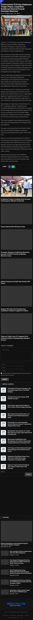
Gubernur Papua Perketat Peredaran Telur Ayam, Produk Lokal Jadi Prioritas (18, 466)
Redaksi (27, 615)
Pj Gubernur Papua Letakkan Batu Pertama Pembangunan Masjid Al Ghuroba (16, 200)
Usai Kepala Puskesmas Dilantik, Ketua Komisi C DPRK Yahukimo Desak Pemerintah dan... (20, 561)
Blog (22, 617)
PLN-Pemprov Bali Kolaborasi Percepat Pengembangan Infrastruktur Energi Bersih (19, 449)
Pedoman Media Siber (14, 617)
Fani (3, 13)
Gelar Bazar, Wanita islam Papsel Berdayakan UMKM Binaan (20, 590)
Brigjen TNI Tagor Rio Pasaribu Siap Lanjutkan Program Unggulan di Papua (14, 310)
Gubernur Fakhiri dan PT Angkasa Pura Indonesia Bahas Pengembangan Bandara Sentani (15, 338)
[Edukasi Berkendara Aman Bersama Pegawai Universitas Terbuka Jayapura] (16, 531)
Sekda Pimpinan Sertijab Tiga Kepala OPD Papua (15, 282)
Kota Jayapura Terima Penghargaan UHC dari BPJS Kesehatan (21, 552)
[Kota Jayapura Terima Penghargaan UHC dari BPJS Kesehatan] (5, 553)
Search (3, 471)
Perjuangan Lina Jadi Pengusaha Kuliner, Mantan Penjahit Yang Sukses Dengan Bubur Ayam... (19, 424)
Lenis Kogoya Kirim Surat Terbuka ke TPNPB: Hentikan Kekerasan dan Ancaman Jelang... (21, 581)
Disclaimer (12, 615)
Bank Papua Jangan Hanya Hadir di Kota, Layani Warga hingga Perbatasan (19, 406)
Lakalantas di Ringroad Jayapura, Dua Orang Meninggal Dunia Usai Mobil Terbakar (19, 390)
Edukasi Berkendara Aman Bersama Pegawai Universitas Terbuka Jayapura (14, 544)
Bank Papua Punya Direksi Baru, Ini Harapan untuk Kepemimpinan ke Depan (19, 415)
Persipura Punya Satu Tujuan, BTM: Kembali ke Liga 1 (18, 397)
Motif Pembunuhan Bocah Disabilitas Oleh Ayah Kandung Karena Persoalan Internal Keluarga (21, 571)
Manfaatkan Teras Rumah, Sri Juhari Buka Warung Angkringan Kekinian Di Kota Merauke (20, 432)
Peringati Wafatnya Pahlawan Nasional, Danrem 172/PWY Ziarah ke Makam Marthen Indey (15, 254)
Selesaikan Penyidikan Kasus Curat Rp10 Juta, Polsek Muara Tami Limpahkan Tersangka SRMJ (18, 458)
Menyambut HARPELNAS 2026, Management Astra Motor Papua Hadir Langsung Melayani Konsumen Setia (19, 441)
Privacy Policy (20, 615)
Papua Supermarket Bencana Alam (13, 226)
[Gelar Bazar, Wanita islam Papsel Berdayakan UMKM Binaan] (5, 592)
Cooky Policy (6, 615)
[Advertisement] (16, 496)
